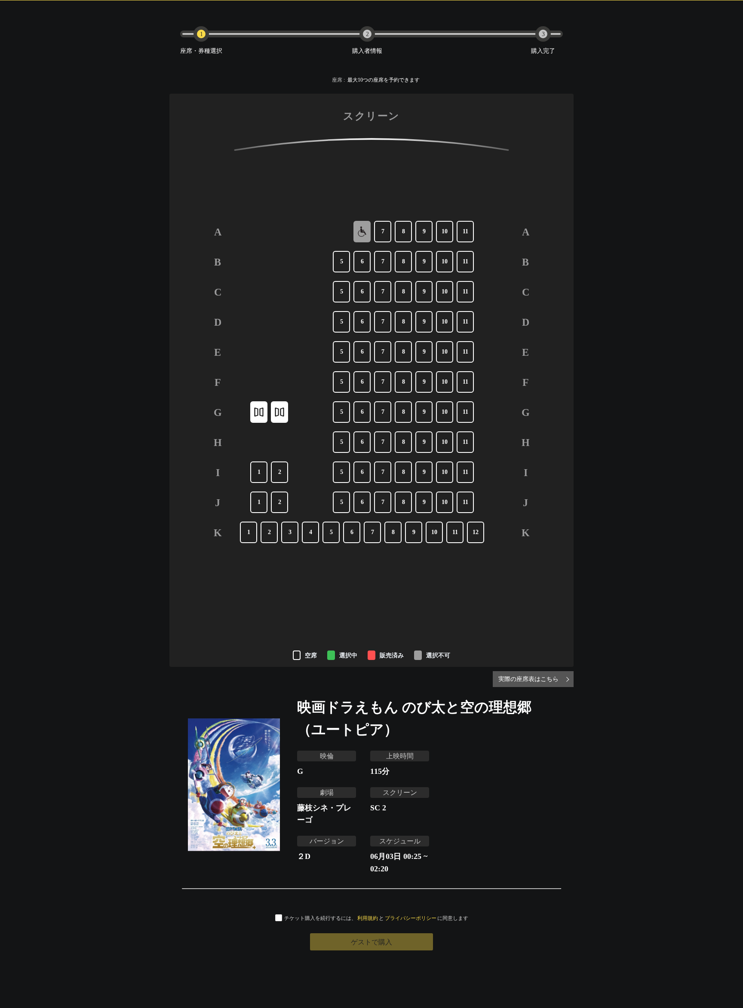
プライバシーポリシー (410, 918)
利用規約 (367, 918)
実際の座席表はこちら (528, 678)
